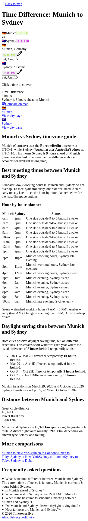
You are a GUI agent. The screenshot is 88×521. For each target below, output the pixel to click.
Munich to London (43, 453)
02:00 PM (9, 55)
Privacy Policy (20, 517)
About (6, 517)
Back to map (13, 4)
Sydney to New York (24, 457)
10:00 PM (9, 73)
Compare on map (16, 104)
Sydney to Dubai (21, 460)
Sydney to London (51, 457)
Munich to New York (16, 453)
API (32, 517)
